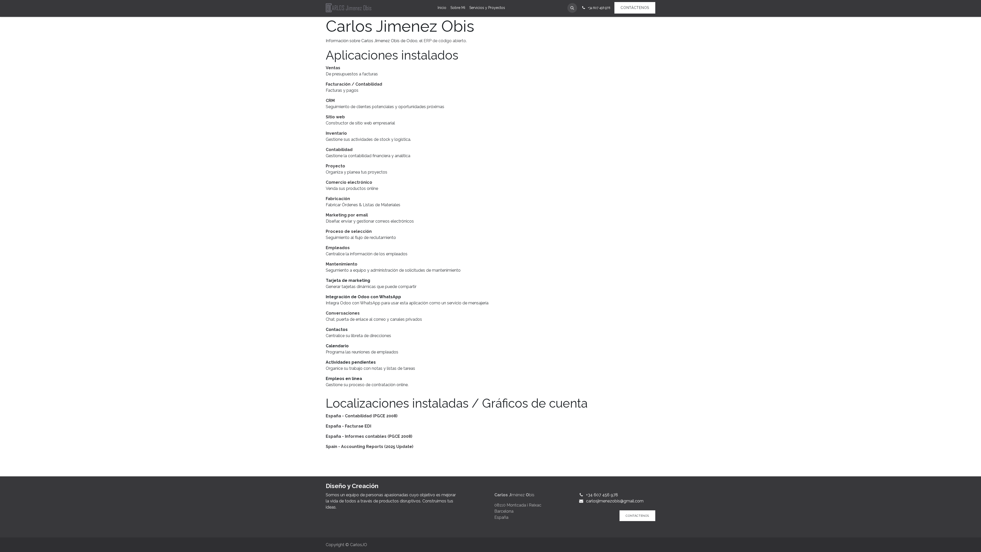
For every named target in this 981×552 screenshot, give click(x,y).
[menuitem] (442, 8)
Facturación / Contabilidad (354, 84)
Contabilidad (339, 149)
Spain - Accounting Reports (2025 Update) (369, 446)
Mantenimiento (341, 264)
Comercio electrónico (349, 182)
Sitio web (335, 116)
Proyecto (335, 166)
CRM (330, 100)
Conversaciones (343, 313)
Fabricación (338, 198)
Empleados (338, 247)
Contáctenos (635, 8)
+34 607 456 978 (602, 494)
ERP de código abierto (445, 40)
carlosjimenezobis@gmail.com (615, 501)
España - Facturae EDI (348, 426)
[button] (572, 8)
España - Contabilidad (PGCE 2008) (362, 415)
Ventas (333, 67)
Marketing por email (347, 215)
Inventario (336, 133)
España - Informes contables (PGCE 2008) (369, 436)
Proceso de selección (349, 231)
